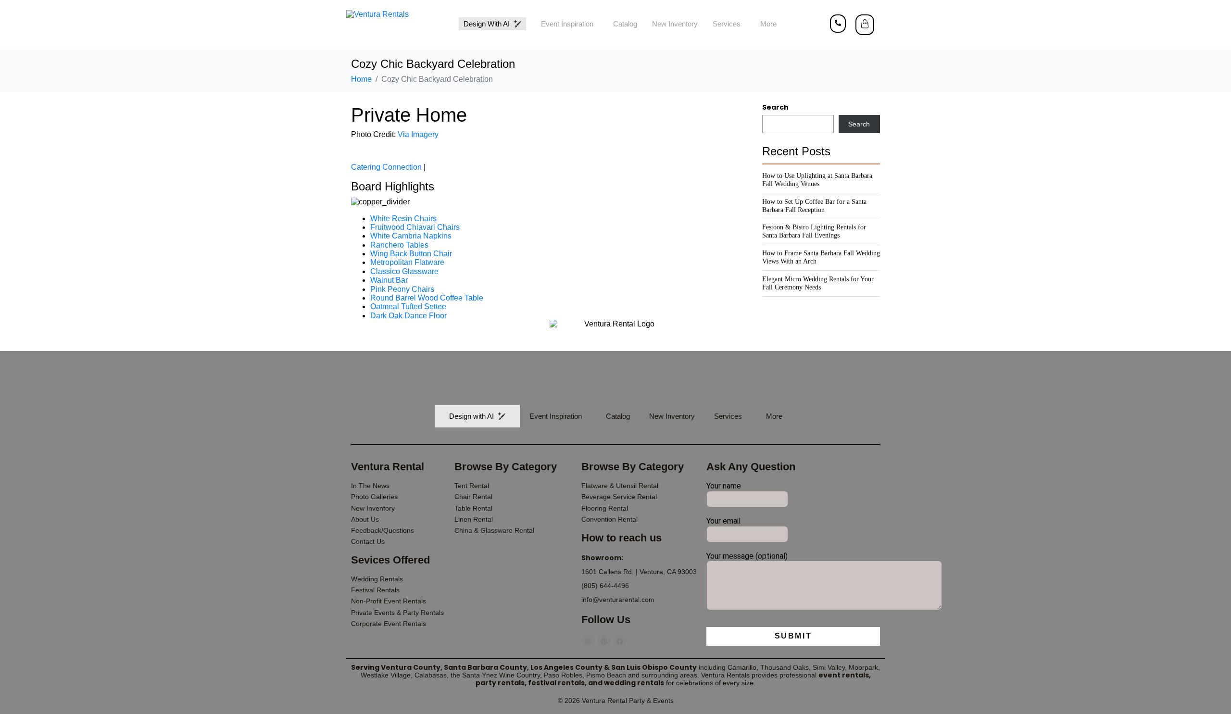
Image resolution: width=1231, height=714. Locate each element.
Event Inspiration (567, 24)
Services (727, 24)
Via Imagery (418, 134)
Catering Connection (386, 167)
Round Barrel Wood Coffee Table (426, 298)
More (768, 24)
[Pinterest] (604, 641)
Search (775, 107)
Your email (723, 521)
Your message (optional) (747, 556)
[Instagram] (588, 641)
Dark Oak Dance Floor (408, 316)
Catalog (625, 24)
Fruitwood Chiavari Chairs (415, 227)
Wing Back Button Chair (411, 254)
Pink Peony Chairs (402, 289)
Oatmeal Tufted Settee (408, 306)
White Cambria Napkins (411, 236)
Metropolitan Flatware (407, 262)
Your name (723, 486)
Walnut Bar (389, 280)
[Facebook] (620, 641)
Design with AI (489, 24)
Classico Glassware (404, 271)
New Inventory (675, 24)
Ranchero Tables (399, 245)
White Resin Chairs (403, 218)
